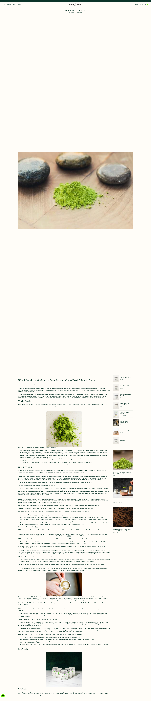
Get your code (82, 360)
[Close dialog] (87, 339)
